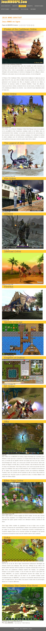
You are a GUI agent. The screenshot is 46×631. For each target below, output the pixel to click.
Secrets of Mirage (13, 322)
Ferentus (8, 286)
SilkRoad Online (12, 251)
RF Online (9, 386)
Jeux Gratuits (5, 6)
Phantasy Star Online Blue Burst (21, 585)
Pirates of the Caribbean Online (20, 29)
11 (33, 25)
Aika (6, 421)
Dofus (7, 537)
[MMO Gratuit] (17, 3)
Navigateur (15, 9)
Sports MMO (5, 9)
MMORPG (22, 6)
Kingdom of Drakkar (14, 357)
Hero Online (10, 94)
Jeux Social (24, 9)
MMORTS (30, 6)
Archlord (8, 214)
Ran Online (10, 178)
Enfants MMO (39, 6)
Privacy (16, 628)
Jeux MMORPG (9, 622)
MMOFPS (15, 6)
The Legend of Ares (14, 143)
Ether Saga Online (13, 480)
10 (31, 25)
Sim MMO (33, 9)
